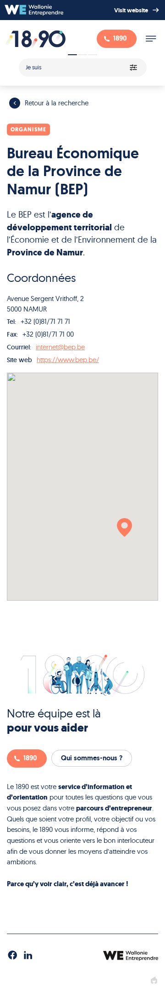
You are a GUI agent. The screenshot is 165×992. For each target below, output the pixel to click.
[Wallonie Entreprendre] (34, 10)
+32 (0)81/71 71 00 (48, 334)
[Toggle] (151, 39)
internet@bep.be (60, 347)
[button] (124, 527)
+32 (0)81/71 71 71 (45, 321)
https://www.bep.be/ (68, 359)
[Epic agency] (154, 980)
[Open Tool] (82, 65)
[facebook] (12, 955)
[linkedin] (27, 955)
